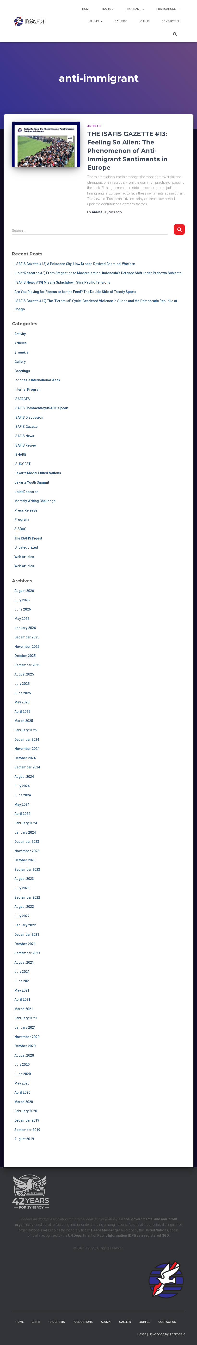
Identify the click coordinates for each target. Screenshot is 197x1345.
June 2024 (22, 795)
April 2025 (22, 712)
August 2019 (24, 1139)
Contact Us (170, 21)
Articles (94, 126)
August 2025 (24, 674)
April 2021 (22, 999)
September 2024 (27, 767)
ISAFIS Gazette (25, 427)
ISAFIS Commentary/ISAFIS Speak (41, 408)
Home (86, 9)
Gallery (121, 21)
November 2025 (26, 647)
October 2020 (25, 1046)
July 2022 (22, 916)
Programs (134, 9)
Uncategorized (26, 547)
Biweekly (21, 352)
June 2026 (22, 609)
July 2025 (22, 684)
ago (113, 212)
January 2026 (25, 628)
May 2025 (21, 702)
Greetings (22, 371)
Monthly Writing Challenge (34, 501)
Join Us (144, 21)
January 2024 (25, 832)
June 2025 (22, 693)
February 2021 (25, 1018)
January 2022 (25, 925)
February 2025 (25, 730)
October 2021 (25, 944)
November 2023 (26, 851)
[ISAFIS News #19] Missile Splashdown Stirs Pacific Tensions (62, 282)
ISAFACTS (22, 399)
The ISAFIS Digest (28, 538)
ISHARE (20, 454)
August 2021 (24, 962)
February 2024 (25, 823)
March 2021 (23, 1009)
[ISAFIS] (30, 21)
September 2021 (27, 953)
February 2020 (25, 1111)
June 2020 (22, 1074)
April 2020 (22, 1092)
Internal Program (28, 389)
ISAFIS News (24, 436)
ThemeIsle (177, 1334)
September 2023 (27, 869)
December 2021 (26, 934)
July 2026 (22, 600)
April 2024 (22, 814)
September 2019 (27, 1130)
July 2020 (22, 1064)
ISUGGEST (22, 464)
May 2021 (21, 990)
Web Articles (24, 557)
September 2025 (27, 665)
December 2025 (26, 637)
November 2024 (26, 749)
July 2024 (22, 786)
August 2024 (24, 777)
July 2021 (22, 972)
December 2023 (26, 842)
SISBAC (20, 529)
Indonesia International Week (37, 380)
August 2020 (24, 1055)
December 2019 (26, 1120)
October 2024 (25, 758)
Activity (20, 334)
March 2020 (23, 1102)
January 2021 (25, 1027)
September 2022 (27, 897)
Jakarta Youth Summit (31, 482)
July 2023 (22, 888)
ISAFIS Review (25, 445)
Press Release (25, 510)
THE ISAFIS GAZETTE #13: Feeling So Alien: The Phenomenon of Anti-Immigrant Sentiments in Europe (127, 150)
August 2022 (24, 907)
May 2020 (21, 1083)
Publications (166, 9)
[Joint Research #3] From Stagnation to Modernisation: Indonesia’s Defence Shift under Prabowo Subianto (98, 273)
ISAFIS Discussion (28, 417)
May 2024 (21, 804)
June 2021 (22, 981)
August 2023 (24, 879)
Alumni (94, 21)
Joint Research (26, 492)
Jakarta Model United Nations (37, 473)
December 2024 (26, 739)
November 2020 (26, 1037)
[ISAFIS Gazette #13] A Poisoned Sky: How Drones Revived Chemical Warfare (74, 264)
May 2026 (21, 619)
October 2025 (25, 656)
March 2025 (23, 721)
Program (21, 519)
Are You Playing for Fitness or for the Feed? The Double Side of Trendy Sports (75, 292)
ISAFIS (106, 9)
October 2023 (25, 860)
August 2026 (24, 591)
